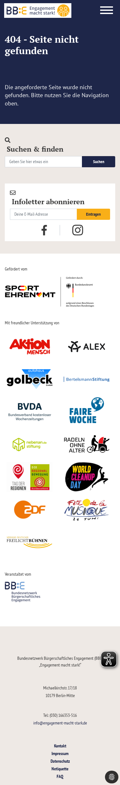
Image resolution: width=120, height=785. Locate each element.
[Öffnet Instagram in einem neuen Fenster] (77, 230)
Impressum (60, 753)
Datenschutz (60, 761)
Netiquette (60, 769)
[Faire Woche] (87, 412)
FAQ (60, 776)
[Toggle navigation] (106, 10)
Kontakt (60, 746)
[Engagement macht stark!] (37, 10)
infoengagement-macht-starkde (60, 723)
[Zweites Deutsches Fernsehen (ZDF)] (29, 509)
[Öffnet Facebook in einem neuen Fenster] (44, 230)
